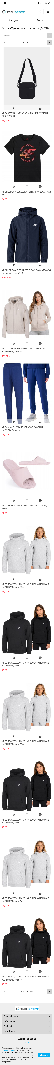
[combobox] (27, 35)
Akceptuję (44, 1055)
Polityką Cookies (8, 1050)
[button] (27, 1016)
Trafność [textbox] (6, 36)
